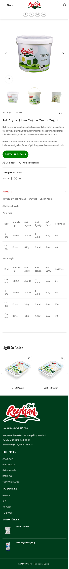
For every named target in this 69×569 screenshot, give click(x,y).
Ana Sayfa (7, 112)
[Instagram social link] (37, 14)
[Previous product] (56, 113)
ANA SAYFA (8, 459)
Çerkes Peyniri (51, 387)
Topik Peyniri (22, 526)
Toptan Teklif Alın (15, 154)
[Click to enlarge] (9, 79)
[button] (6, 53)
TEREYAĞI (7, 513)
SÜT (4, 501)
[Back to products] (60, 113)
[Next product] (64, 113)
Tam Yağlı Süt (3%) (25, 542)
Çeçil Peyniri (18, 387)
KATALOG (7, 476)
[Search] (64, 5)
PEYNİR (6, 495)
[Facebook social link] (25, 14)
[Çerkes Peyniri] (50, 369)
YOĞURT (7, 507)
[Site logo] (34, 5)
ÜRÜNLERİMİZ (9, 470)
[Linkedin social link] (43, 14)
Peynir (19, 112)
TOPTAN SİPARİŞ (11, 482)
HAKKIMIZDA (9, 465)
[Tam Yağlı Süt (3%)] (8, 546)
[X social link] (31, 14)
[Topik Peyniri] (8, 530)
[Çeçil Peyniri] (18, 369)
